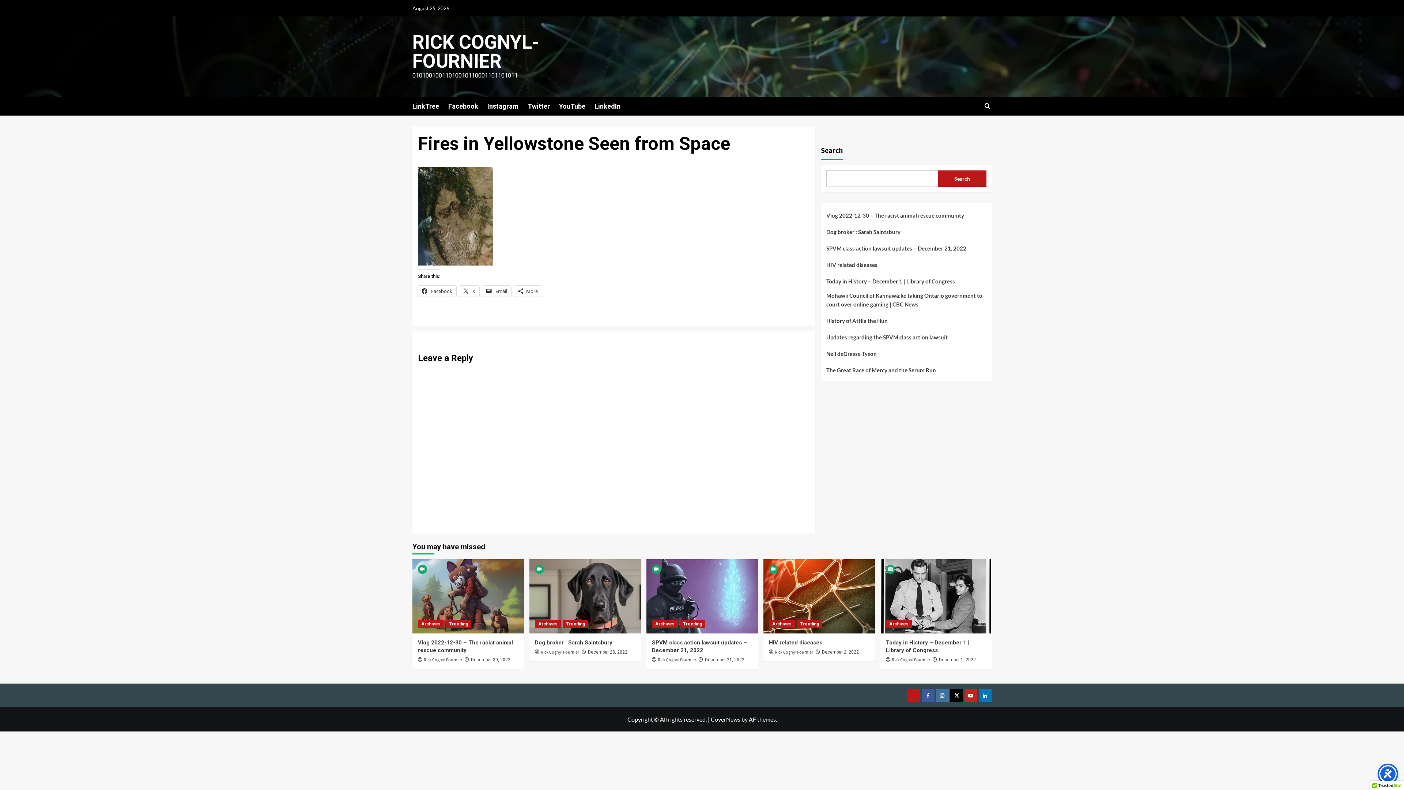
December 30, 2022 (490, 659)
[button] (987, 106)
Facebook (463, 106)
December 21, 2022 (724, 659)
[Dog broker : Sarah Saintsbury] (585, 596)
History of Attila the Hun (857, 320)
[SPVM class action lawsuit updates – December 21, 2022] (702, 596)
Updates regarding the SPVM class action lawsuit (887, 337)
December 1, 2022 (957, 659)
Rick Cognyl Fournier (443, 660)
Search (832, 151)
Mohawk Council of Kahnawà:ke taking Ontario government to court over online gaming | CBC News (904, 300)
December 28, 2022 (607, 652)
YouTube (572, 106)
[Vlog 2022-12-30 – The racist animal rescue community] (468, 596)
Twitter (539, 106)
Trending (458, 624)
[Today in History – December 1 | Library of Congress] (936, 596)
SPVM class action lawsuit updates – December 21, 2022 (896, 248)
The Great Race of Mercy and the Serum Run (881, 370)
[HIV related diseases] (819, 596)
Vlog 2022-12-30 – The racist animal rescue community (895, 215)
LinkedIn (607, 106)
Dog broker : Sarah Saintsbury (863, 232)
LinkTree (425, 106)
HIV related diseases (852, 265)
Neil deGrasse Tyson (851, 353)
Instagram (502, 106)
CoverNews (725, 719)
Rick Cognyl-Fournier (475, 51)
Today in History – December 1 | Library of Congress (890, 281)
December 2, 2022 (840, 652)
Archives (431, 624)
